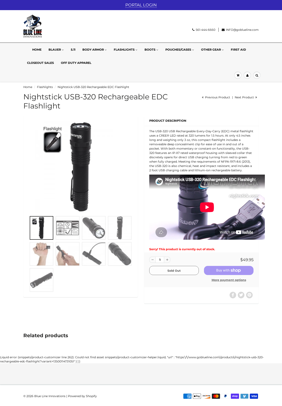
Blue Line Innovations (49, 396)
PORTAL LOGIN (141, 4)
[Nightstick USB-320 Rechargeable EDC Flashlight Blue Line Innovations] (80, 166)
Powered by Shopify (82, 396)
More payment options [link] (229, 280)
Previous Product (217, 97)
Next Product (245, 97)
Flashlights (45, 87)
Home (27, 87)
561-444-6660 (205, 30)
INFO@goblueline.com (242, 30)
